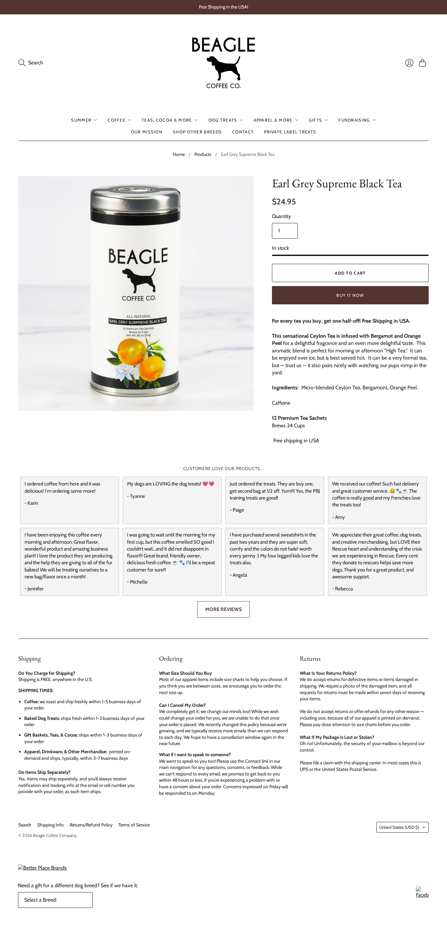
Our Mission (146, 131)
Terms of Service (134, 825)
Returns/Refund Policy (91, 825)
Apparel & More (273, 120)
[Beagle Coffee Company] (223, 62)
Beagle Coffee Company (55, 835)
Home (179, 154)
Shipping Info (50, 825)
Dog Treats (222, 120)
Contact (243, 131)
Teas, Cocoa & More (167, 120)
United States (399, 827)
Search (24, 825)
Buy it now (350, 295)
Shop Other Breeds (197, 131)
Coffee (116, 120)
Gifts (315, 120)
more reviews (223, 609)
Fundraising (354, 120)
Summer (81, 120)
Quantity (281, 216)
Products (202, 154)
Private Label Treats (290, 131)
